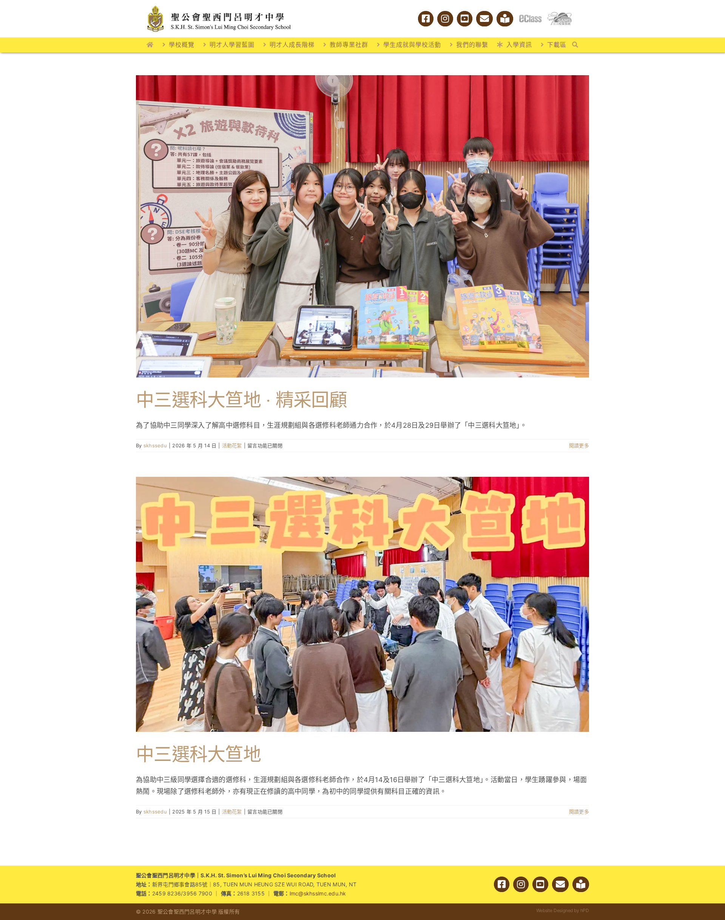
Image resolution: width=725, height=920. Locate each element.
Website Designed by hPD (562, 910)
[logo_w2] (219, 7)
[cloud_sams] (559, 15)
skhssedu (155, 445)
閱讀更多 (579, 445)
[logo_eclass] (530, 18)
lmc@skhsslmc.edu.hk (318, 893)
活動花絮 (232, 445)
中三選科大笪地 (198, 754)
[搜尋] (575, 45)
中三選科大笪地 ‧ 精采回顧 (241, 399)
